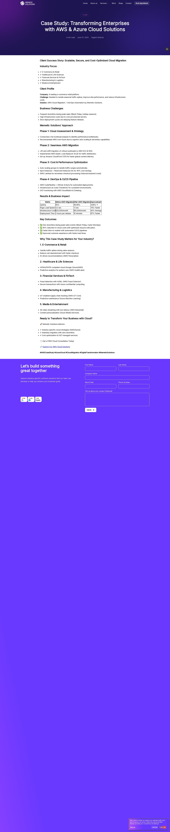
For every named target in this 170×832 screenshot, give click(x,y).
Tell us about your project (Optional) (98, 391)
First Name (89, 365)
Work (114, 3)
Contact (128, 3)
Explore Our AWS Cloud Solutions (56, 347)
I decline (154, 827)
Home (85, 3)
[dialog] (148, 824)
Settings (132, 827)
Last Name (122, 365)
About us (93, 3)
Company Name (91, 374)
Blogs (121, 3)
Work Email (89, 382)
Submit (89, 410)
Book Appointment (142, 3)
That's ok (162, 827)
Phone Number (124, 382)
